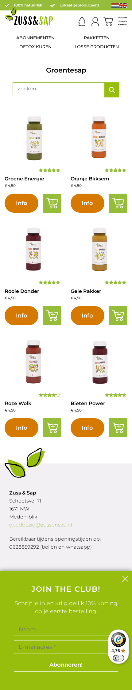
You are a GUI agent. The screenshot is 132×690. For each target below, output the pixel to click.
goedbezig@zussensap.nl (40, 525)
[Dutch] (115, 5)
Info (21, 203)
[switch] (118, 658)
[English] (123, 5)
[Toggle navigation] (122, 22)
